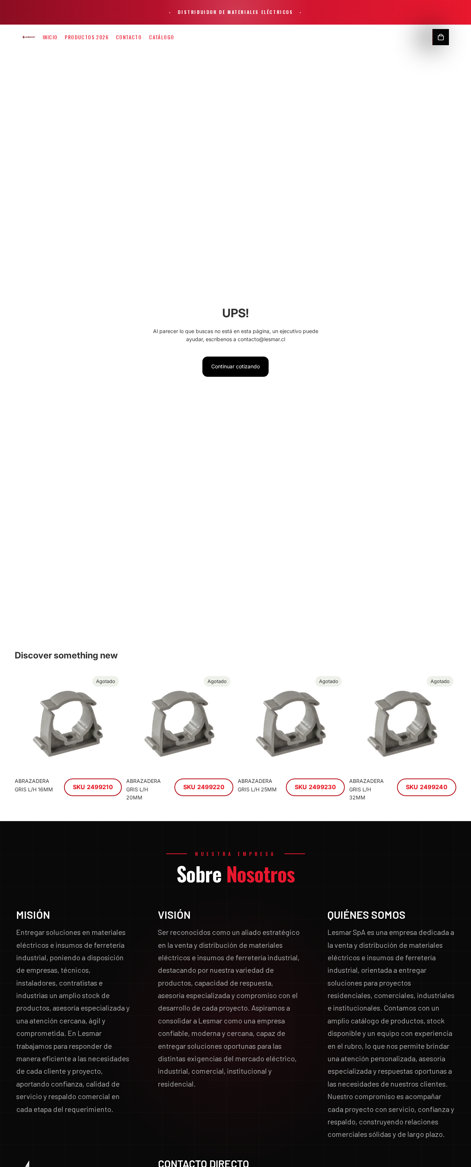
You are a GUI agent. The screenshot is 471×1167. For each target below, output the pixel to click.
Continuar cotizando (235, 366)
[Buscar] (425, 37)
